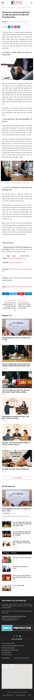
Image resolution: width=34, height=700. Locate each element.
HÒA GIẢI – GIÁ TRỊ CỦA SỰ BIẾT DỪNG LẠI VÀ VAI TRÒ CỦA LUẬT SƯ (16, 443)
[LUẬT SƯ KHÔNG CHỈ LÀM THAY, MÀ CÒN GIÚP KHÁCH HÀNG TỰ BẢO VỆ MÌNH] (17, 379)
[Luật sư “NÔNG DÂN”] (6, 588)
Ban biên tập (5, 21)
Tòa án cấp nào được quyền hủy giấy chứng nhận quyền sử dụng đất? (22, 577)
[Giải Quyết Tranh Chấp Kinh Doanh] (6, 569)
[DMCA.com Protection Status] (17, 628)
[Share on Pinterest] (15, 26)
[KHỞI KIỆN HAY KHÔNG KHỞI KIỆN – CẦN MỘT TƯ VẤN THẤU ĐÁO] (17, 405)
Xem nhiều (6, 552)
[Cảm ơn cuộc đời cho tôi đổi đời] (6, 560)
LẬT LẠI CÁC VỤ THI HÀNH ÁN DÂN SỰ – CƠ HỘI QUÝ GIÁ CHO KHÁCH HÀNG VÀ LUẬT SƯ (9, 306)
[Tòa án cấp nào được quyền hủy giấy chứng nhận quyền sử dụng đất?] (6, 578)
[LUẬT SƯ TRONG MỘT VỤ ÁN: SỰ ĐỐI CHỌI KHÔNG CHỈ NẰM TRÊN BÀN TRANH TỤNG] (17, 353)
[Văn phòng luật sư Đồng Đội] (17, 2)
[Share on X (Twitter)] (12, 26)
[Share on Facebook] (9, 26)
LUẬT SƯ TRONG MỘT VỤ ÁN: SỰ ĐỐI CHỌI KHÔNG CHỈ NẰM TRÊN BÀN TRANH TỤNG (16, 365)
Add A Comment (16, 477)
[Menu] (3, 3)
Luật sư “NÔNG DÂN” (19, 585)
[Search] (31, 3)
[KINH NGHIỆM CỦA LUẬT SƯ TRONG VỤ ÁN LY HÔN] (17, 327)
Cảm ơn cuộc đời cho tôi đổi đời (22, 557)
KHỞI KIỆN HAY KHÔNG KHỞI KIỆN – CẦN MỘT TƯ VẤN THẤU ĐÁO (15, 417)
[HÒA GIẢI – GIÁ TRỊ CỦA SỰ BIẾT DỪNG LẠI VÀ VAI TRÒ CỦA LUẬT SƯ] (17, 432)
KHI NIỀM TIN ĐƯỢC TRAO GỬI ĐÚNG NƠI (15, 469)
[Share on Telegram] (18, 26)
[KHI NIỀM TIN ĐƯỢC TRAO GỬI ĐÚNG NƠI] (17, 458)
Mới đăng (14, 552)
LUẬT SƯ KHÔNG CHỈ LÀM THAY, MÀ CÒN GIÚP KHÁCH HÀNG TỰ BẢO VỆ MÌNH (15, 391)
